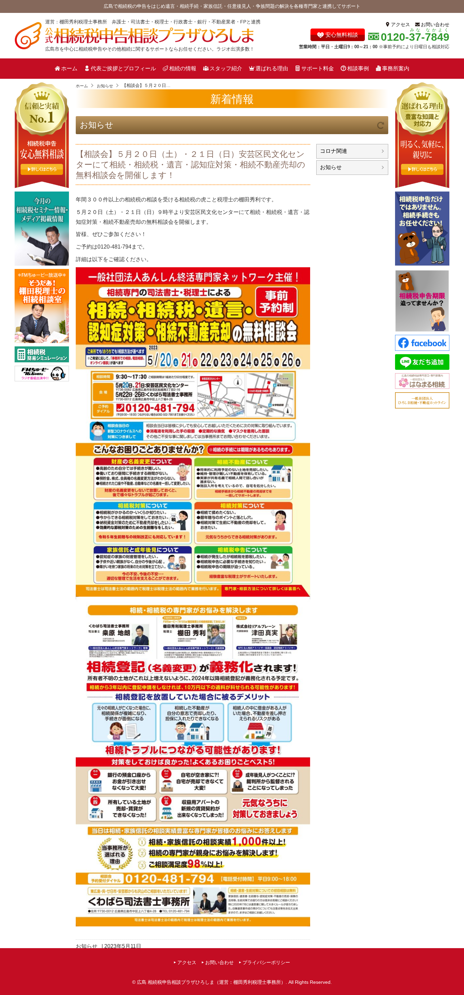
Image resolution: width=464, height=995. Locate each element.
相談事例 (358, 68)
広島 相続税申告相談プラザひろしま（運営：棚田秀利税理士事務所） (211, 982)
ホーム (69, 68)
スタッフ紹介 (226, 68)
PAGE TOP (456, 976)
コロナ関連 (333, 151)
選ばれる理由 (271, 68)
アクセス (400, 24)
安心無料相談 (341, 35)
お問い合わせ (435, 24)
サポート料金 (317, 68)
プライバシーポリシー (266, 962)
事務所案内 (395, 68)
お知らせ (96, 124)
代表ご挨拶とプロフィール (123, 68)
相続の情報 (182, 68)
